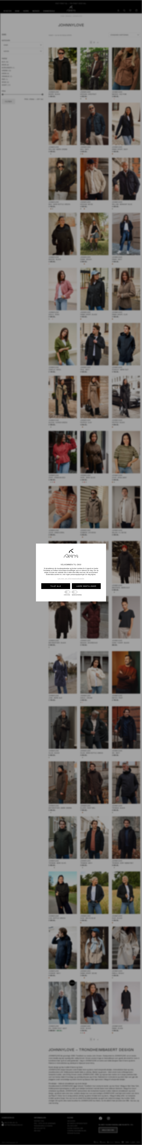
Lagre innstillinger (86, 586)
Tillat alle (55, 586)
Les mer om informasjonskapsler (71, 578)
